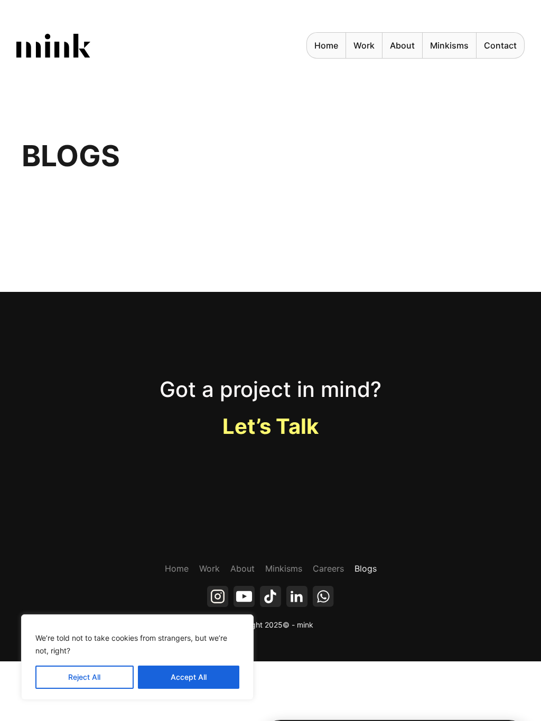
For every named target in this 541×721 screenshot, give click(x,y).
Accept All (189, 676)
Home (326, 45)
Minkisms (449, 45)
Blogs (366, 568)
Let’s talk (270, 426)
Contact (500, 45)
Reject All (84, 676)
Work (209, 568)
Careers (328, 568)
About (402, 45)
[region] (137, 657)
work (364, 45)
